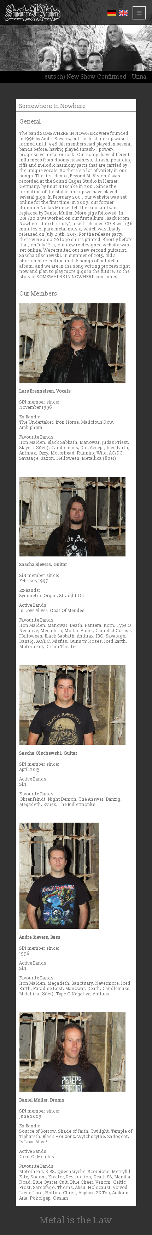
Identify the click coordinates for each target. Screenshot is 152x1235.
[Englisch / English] (123, 15)
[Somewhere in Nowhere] (33, 20)
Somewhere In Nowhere (52, 106)
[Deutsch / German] (111, 15)
